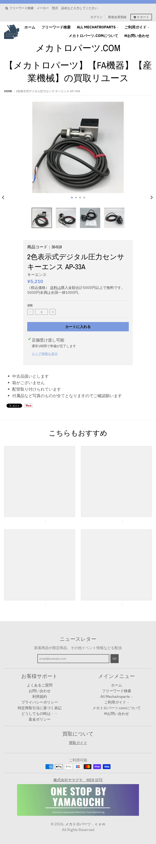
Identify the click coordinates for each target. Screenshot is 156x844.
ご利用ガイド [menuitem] (135, 27)
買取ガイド (78, 742)
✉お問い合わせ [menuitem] (136, 35)
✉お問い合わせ (116, 713)
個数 (30, 305)
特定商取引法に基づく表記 (40, 708)
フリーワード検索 (116, 690)
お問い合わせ (40, 690)
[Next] (151, 197)
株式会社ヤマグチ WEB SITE (78, 780)
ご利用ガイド (115, 702)
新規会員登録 (117, 17)
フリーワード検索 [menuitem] (56, 27)
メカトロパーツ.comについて (116, 708)
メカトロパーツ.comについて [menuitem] (93, 35)
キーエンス (37, 274)
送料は (55, 287)
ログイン (96, 17)
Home (8, 91)
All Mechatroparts (115, 696)
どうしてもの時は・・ (39, 713)
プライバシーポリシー (39, 702)
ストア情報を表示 (45, 353)
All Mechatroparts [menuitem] (96, 27)
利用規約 (39, 696)
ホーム (116, 685)
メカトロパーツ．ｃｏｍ (85, 824)
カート (143, 17)
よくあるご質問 (39, 685)
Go (115, 658)
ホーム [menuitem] (29, 27)
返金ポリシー (40, 719)
